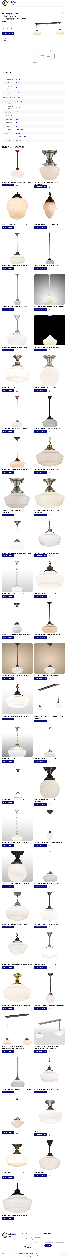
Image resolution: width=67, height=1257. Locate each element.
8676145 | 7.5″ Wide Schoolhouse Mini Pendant (16, 224)
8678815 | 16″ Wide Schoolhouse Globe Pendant (17, 182)
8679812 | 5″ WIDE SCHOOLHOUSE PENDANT (48, 224)
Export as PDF (6, 40)
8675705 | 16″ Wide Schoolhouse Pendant (15, 265)
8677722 (18, 79)
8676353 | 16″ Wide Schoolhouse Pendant (15, 924)
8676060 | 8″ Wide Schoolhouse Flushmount (48, 388)
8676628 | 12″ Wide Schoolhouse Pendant (15, 716)
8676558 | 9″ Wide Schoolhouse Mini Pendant (16, 634)
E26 (17, 119)
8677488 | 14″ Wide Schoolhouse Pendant (15, 1130)
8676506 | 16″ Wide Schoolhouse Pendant (47, 965)
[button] (62, 13)
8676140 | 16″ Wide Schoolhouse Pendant (47, 1173)
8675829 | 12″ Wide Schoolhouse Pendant (15, 842)
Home (3, 11)
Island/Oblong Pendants (22, 36)
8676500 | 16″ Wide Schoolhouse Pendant (47, 553)
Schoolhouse (19, 129)
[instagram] (25, 1247)
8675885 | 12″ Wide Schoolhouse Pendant (15, 469)
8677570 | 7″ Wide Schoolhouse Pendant (14, 306)
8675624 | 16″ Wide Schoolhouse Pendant (47, 347)
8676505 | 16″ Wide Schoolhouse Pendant (15, 388)
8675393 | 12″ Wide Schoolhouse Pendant (15, 800)
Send (48, 1245)
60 (16, 126)
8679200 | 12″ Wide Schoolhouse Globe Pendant (17, 553)
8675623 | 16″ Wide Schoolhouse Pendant (47, 883)
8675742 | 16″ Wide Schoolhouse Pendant (15, 759)
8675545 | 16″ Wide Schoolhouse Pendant (47, 428)
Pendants (4, 38)
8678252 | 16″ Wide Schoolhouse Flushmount (16, 1005)
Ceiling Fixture (9, 11)
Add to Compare (8, 33)
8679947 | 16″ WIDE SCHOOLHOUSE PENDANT (17, 1089)
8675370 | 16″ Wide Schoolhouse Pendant (47, 594)
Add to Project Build (8, 29)
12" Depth (18, 97)
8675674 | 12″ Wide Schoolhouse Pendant (47, 759)
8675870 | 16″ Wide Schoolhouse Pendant (47, 634)
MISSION (18, 137)
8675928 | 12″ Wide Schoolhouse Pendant (15, 675)
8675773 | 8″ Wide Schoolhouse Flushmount (15, 883)
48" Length (19, 102)
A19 (17, 115)
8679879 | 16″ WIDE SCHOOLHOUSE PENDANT (17, 965)
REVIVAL (24, 137)
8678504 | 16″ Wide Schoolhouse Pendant (15, 1215)
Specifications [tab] (7, 72)
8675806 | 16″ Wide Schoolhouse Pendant (47, 1089)
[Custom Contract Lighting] (9, 3)
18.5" (17, 87)
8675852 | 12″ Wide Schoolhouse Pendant (15, 594)
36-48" (18, 83)
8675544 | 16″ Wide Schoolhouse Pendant (47, 265)
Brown (18, 133)
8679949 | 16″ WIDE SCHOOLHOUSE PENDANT (49, 306)
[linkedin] (31, 1247)
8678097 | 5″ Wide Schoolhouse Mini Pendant (48, 842)
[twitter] (28, 1247)
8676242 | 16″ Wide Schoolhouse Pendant (15, 347)
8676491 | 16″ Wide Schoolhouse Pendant (47, 924)
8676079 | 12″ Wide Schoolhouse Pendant (15, 428)
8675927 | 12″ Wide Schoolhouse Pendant (47, 675)
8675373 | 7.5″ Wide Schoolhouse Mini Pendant (49, 1005)
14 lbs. (17, 112)
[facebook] (22, 1247)
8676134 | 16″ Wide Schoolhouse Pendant (47, 469)
